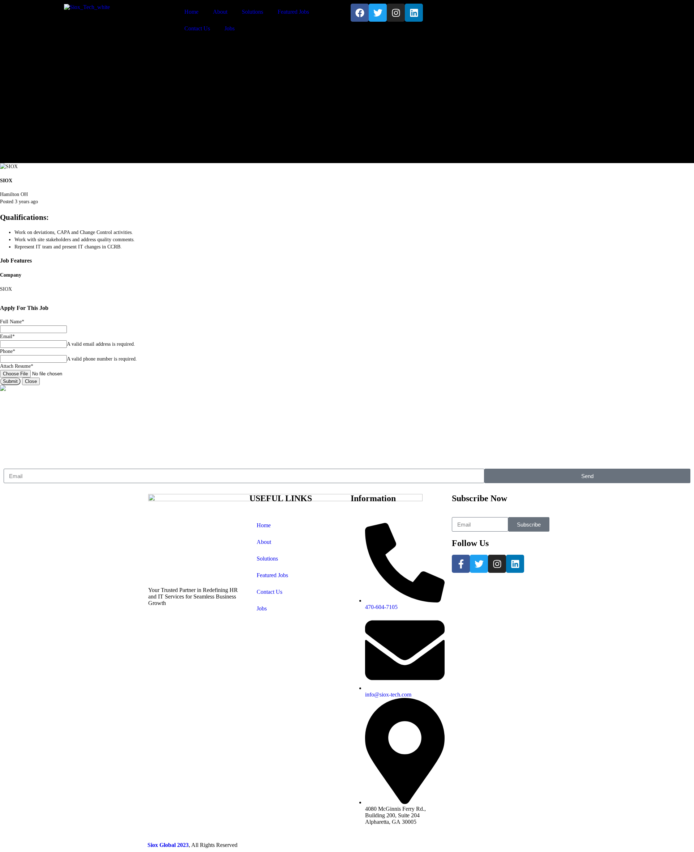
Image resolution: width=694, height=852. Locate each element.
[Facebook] (360, 13)
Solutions (252, 12)
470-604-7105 (562, 14)
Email (7, 336)
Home (191, 12)
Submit (10, 381)
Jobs (229, 28)
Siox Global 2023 (168, 845)
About (220, 12)
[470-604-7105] (533, 13)
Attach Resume (16, 366)
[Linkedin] (414, 13)
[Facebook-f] (461, 564)
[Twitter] (378, 13)
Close (31, 381)
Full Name (12, 321)
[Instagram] (396, 13)
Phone (7, 351)
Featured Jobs (293, 12)
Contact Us (197, 28)
